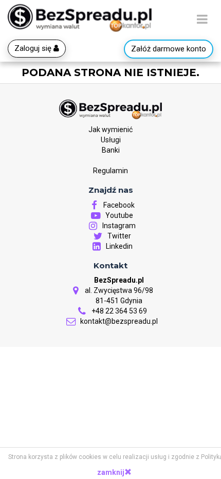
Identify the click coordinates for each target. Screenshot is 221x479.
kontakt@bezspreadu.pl (118, 321)
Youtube (118, 215)
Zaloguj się (33, 48)
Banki (111, 150)
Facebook (118, 205)
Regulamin (110, 171)
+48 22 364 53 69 (118, 311)
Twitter (118, 236)
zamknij (110, 472)
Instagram (118, 226)
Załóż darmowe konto (168, 48)
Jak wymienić (110, 129)
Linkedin (118, 246)
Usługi (111, 140)
